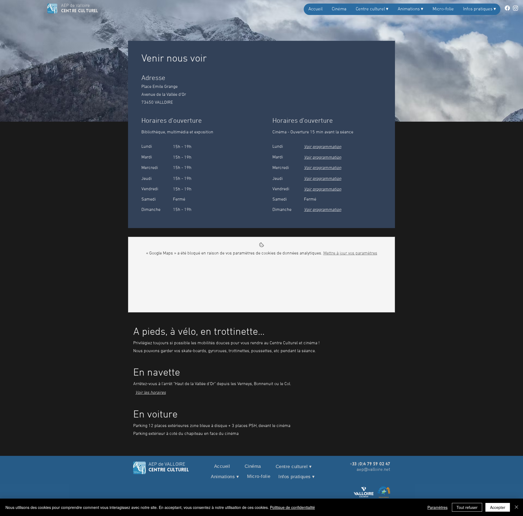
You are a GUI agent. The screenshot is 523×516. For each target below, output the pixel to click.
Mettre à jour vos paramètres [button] (350, 253)
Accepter (497, 507)
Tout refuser (467, 507)
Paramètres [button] (437, 507)
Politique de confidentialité (292, 507)
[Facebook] (507, 8)
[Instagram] (515, 8)
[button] (372, 9)
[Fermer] (516, 507)
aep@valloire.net (373, 469)
